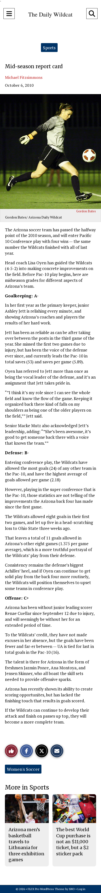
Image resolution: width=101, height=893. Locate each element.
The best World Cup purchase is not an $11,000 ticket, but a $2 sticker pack (73, 841)
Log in (81, 889)
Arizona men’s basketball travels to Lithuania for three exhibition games (26, 844)
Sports (49, 48)
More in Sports (27, 787)
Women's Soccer (23, 769)
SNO (72, 889)
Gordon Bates (86, 211)
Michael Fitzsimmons (23, 77)
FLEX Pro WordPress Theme (46, 889)
